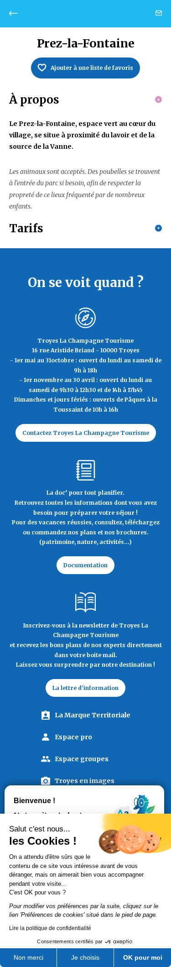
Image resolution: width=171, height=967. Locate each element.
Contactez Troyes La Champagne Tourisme (85, 432)
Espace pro (73, 737)
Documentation (85, 565)
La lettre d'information (85, 688)
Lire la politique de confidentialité (50, 928)
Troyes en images (84, 781)
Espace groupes (82, 759)
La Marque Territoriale (92, 715)
